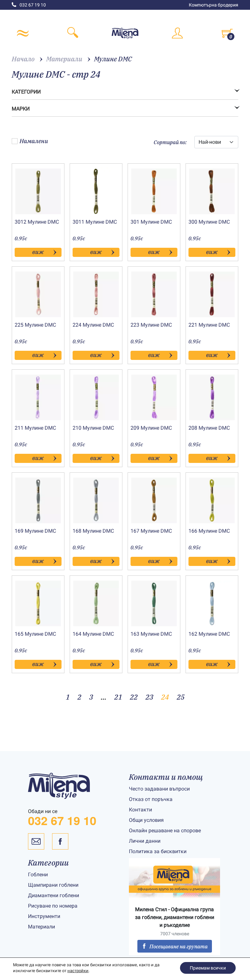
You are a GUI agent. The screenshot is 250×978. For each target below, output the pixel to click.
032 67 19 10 (33, 4)
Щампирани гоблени (53, 885)
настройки (78, 970)
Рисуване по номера (52, 906)
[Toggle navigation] (23, 33)
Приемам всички (208, 968)
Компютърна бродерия (213, 4)
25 (181, 697)
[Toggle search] (73, 33)
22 (134, 697)
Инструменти (44, 916)
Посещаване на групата (178, 946)
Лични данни (144, 841)
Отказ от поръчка (151, 799)
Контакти (140, 810)
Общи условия (146, 820)
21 (118, 697)
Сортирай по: (170, 142)
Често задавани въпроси (159, 789)
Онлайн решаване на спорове (165, 830)
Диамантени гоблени (53, 895)
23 (149, 697)
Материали (41, 927)
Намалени (34, 141)
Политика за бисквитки (158, 851)
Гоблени (38, 874)
